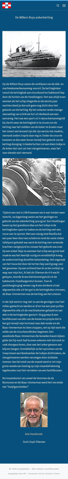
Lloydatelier (23, 469)
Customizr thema (52, 473)
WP (24, 473)
